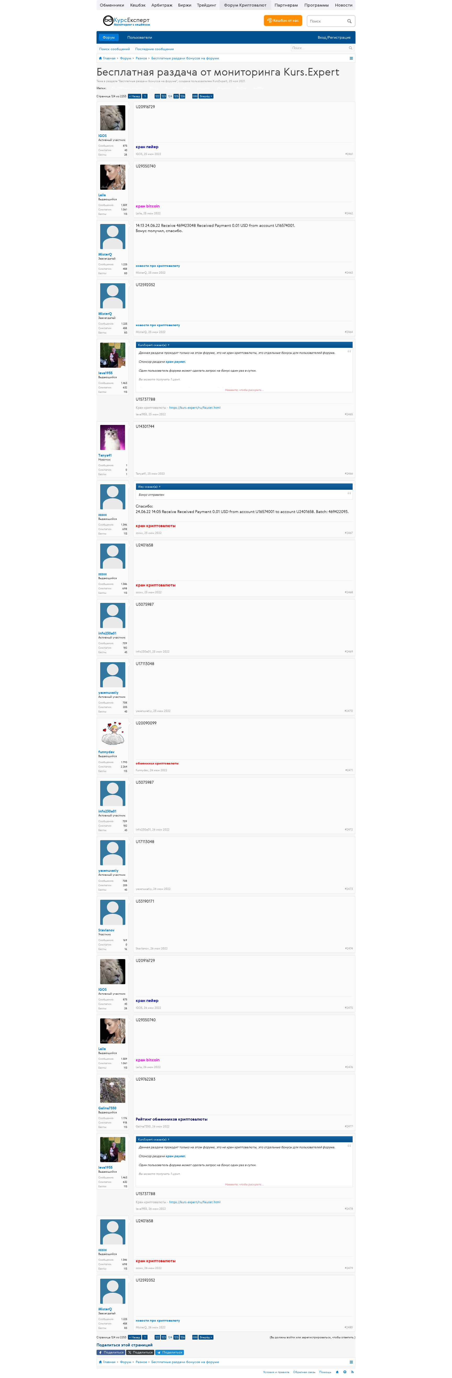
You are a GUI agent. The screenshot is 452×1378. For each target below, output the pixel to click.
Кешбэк (138, 5)
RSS (352, 1372)
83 (125, 273)
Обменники (112, 5)
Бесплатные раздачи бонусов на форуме (147, 81)
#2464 (349, 332)
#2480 (348, 1327)
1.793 (124, 762)
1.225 (124, 264)
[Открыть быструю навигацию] (351, 58)
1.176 (124, 1118)
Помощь (325, 1372)
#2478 (349, 1208)
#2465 (349, 414)
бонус (154, 88)
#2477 (349, 1126)
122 (157, 96)
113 (125, 214)
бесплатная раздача (127, 88)
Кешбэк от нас (285, 20)
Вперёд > (206, 96)
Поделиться (113, 1352)
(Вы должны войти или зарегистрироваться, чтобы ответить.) (312, 1337)
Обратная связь (304, 1372)
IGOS (102, 136)
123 (164, 96)
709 (125, 643)
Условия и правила (276, 1372)
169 (125, 940)
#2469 (349, 651)
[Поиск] (331, 21)
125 (176, 96)
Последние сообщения (154, 49)
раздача (203, 88)
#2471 (349, 770)
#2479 (349, 1268)
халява (258, 88)
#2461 (349, 154)
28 (125, 154)
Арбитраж (161, 5)
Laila (102, 195)
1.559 (124, 205)
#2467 (349, 533)
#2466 (349, 473)
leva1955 (105, 373)
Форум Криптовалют (245, 5)
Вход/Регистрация (334, 37)
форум (241, 88)
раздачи (223, 88)
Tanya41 (105, 455)
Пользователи (139, 37)
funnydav (106, 752)
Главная (337, 1372)
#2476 (349, 1067)
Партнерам (286, 5)
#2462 (349, 213)
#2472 (349, 829)
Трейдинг (206, 5)
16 (126, 949)
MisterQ (105, 254)
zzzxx (102, 515)
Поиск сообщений (114, 49)
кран (186, 88)
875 (125, 145)
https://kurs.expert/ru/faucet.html (195, 407)
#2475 (349, 1008)
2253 (195, 96)
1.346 (124, 524)
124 (170, 96)
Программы (316, 5)
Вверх (345, 1372)
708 (125, 702)
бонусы (170, 88)
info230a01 (107, 633)
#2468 (349, 592)
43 (126, 652)
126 (182, 96)
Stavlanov (106, 930)
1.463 (124, 383)
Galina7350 (107, 1108)
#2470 (348, 711)
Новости (344, 5)
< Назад (134, 96)
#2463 (349, 272)
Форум (109, 37)
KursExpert (220, 81)
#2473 (349, 889)
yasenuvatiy (108, 693)
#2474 (349, 948)
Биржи (184, 5)
